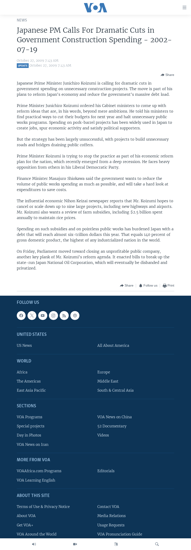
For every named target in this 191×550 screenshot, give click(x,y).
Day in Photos (29, 435)
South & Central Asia (115, 390)
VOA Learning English (36, 480)
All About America (113, 345)
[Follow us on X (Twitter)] (31, 315)
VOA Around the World (37, 534)
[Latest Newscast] (34, 544)
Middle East (107, 381)
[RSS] (64, 315)
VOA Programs (29, 417)
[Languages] (116, 544)
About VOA (26, 516)
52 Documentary (111, 426)
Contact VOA (108, 506)
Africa (22, 372)
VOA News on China (114, 417)
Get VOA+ (25, 525)
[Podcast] (74, 315)
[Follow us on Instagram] (53, 315)
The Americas (29, 381)
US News (24, 345)
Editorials (106, 471)
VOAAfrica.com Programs (39, 471)
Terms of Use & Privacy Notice (43, 506)
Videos (103, 435)
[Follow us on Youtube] (42, 315)
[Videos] (75, 544)
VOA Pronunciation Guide (119, 534)
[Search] (157, 544)
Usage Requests (111, 525)
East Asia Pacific (31, 390)
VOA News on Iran (32, 444)
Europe (103, 372)
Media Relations (111, 516)
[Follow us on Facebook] (21, 315)
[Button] (167, 75)
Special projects (30, 426)
